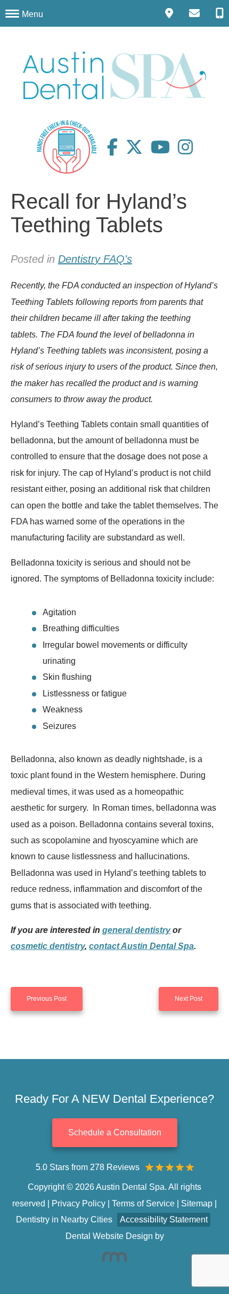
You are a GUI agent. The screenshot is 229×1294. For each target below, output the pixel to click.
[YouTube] (164, 147)
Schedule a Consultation (114, 1132)
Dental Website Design (109, 1236)
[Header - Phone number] (220, 13)
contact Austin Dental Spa (141, 946)
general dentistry (136, 930)
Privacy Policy (78, 1203)
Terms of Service (143, 1203)
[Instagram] (185, 147)
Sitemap (196, 1203)
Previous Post (47, 998)
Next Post (188, 998)
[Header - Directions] (169, 13)
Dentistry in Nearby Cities (64, 1219)
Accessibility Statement (164, 1219)
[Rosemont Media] (114, 1257)
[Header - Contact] (194, 13)
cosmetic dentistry (48, 946)
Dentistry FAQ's (95, 259)
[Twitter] (138, 147)
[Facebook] (116, 147)
